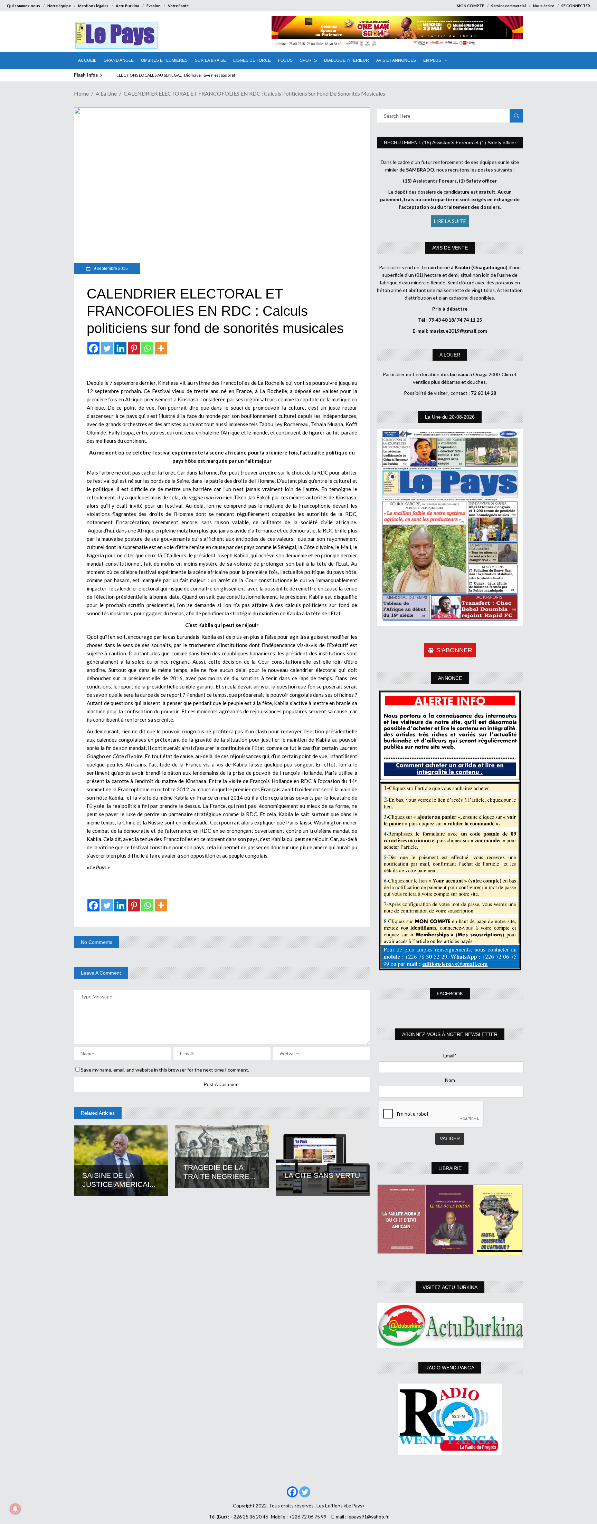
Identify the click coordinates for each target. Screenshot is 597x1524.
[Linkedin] (120, 348)
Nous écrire (543, 5)
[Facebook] (93, 348)
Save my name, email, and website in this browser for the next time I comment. (165, 1070)
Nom (450, 1080)
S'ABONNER (454, 650)
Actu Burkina (127, 5)
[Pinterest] (134, 348)
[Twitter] (107, 348)
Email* (450, 1055)
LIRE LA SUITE (450, 221)
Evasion (153, 5)
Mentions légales (93, 5)
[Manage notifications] (15, 1508)
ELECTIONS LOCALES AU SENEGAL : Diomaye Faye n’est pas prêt (175, 75)
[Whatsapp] (147, 348)
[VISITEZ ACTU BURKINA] (450, 1325)
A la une (106, 93)
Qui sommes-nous (23, 5)
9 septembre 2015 (110, 268)
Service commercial (508, 5)
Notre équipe (59, 5)
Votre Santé (178, 5)
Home (81, 93)
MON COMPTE (470, 5)
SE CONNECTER (575, 5)
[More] (161, 348)
